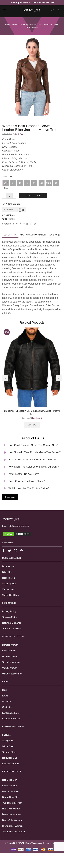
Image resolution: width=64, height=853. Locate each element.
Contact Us (7, 707)
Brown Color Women (12, 826)
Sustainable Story (10, 713)
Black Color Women (12, 820)
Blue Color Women (11, 814)
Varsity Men (8, 589)
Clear (6, 188)
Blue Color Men (9, 785)
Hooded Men (8, 578)
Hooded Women (10, 656)
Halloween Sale (9, 758)
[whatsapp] (31, 224)
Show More (10, 497)
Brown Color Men (10, 797)
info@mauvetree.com (19, 526)
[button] (5, 378)
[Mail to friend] (24, 224)
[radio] (6, 183)
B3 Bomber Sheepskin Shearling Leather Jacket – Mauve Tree (32, 412)
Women (15, 24)
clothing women (28, 24)
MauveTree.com (32, 843)
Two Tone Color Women (13, 831)
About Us (6, 701)
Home (7, 24)
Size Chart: (8, 209)
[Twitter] (10, 224)
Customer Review (11, 718)
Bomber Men (8, 566)
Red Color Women (11, 809)
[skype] (34, 224)
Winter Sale (7, 746)
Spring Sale (7, 740)
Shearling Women (10, 662)
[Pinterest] (20, 224)
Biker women (32, 27)
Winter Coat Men (10, 595)
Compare (10, 215)
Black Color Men (10, 791)
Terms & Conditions (11, 628)
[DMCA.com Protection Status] (17, 533)
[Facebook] (13, 224)
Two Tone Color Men (12, 803)
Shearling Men (9, 583)
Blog (4, 690)
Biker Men (7, 572)
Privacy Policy (9, 611)
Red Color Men (9, 780)
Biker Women (8, 650)
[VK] (17, 224)
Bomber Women (10, 645)
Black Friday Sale (10, 763)
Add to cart (34, 196)
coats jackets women (48, 24)
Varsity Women (9, 668)
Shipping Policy (9, 617)
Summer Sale (9, 752)
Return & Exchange (11, 623)
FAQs (5, 696)
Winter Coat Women (12, 674)
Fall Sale (6, 735)
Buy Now (32, 425)
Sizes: (5, 177)
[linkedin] (27, 224)
